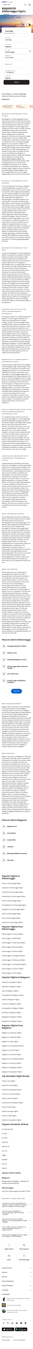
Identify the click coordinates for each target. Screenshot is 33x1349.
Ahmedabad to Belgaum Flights (13, 995)
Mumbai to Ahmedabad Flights (12, 1103)
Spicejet (4, 1160)
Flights (5, 11)
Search (16, 82)
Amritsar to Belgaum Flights (11, 1004)
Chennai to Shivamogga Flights (12, 892)
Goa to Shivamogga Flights (11, 918)
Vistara (4, 1168)
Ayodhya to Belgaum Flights (11, 1013)
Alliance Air (5, 1147)
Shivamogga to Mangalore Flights (13, 956)
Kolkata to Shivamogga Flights (12, 922)
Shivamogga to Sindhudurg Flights (13, 960)
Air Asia (4, 1134)
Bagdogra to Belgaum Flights (12, 1017)
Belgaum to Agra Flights (10, 1041)
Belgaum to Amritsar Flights (11, 1054)
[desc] (5, 99)
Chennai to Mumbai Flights (11, 1094)
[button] (25, 4)
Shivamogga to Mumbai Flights (12, 947)
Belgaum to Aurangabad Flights (13, 1059)
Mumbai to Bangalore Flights (12, 1090)
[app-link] (8, 1329)
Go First (4, 1151)
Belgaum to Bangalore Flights (12, 1072)
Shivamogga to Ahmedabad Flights (14, 964)
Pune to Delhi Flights (9, 1107)
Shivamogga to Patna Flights (12, 973)
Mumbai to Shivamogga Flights (12, 888)
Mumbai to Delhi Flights (10, 1085)
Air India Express (7, 1129)
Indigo (4, 1155)
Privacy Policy (6, 1340)
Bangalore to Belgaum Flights (12, 1021)
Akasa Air (5, 1142)
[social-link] (3, 1323)
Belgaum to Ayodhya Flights (11, 1063)
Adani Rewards (8, 18)
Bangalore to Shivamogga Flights (13, 909)
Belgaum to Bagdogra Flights (12, 1067)
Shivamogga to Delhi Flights (11, 938)
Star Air (4, 1164)
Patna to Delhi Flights (9, 1116)
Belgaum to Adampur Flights (12, 1033)
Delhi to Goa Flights (8, 1081)
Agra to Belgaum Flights (10, 991)
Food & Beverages (9, 8)
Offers (18, 18)
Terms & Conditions (19, 1340)
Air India (9, 376)
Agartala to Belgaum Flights (11, 987)
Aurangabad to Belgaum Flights (13, 1008)
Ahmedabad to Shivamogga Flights (14, 905)
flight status (11, 234)
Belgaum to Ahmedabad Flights (13, 1046)
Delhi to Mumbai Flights (10, 1098)
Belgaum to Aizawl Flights (10, 1050)
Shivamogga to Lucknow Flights (12, 969)
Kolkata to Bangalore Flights (11, 1120)
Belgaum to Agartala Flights (11, 1037)
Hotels (13, 11)
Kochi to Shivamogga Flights (11, 901)
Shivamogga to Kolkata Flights (12, 951)
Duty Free (6, 5)
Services (6, 14)
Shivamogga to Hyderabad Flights (13, 943)
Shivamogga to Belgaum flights (11, 159)
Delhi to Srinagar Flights (10, 1111)
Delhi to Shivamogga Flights (11, 914)
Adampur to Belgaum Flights (12, 982)
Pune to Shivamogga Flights (11, 883)
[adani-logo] (7, 2)
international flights (23, 239)
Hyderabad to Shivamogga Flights (13, 896)
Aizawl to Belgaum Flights (10, 1000)
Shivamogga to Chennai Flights (12, 934)
